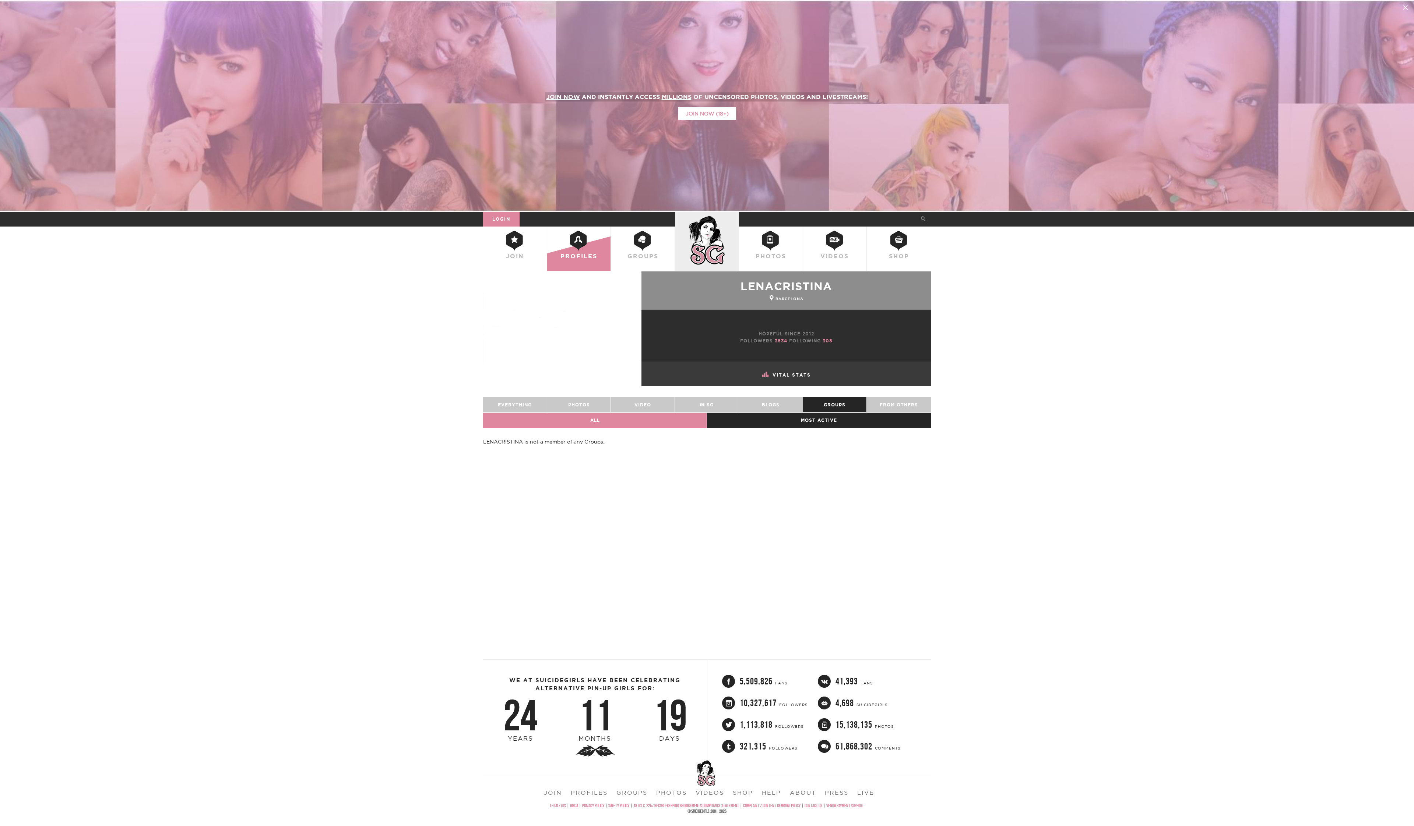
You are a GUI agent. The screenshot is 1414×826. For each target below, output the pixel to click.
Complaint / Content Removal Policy (772, 805)
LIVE (865, 792)
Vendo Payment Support (845, 805)
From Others (899, 404)
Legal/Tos (558, 805)
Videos (834, 256)
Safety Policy (618, 805)
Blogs (771, 404)
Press (836, 792)
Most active (819, 420)
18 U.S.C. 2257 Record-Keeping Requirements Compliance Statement (686, 805)
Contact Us (813, 805)
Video (642, 404)
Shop (899, 256)
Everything (515, 404)
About (803, 792)
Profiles (578, 256)
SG (709, 404)
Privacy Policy (593, 805)
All (595, 420)
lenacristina (786, 286)
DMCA (574, 805)
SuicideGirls (707, 219)
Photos (771, 256)
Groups (642, 256)
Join (515, 256)
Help (771, 792)
